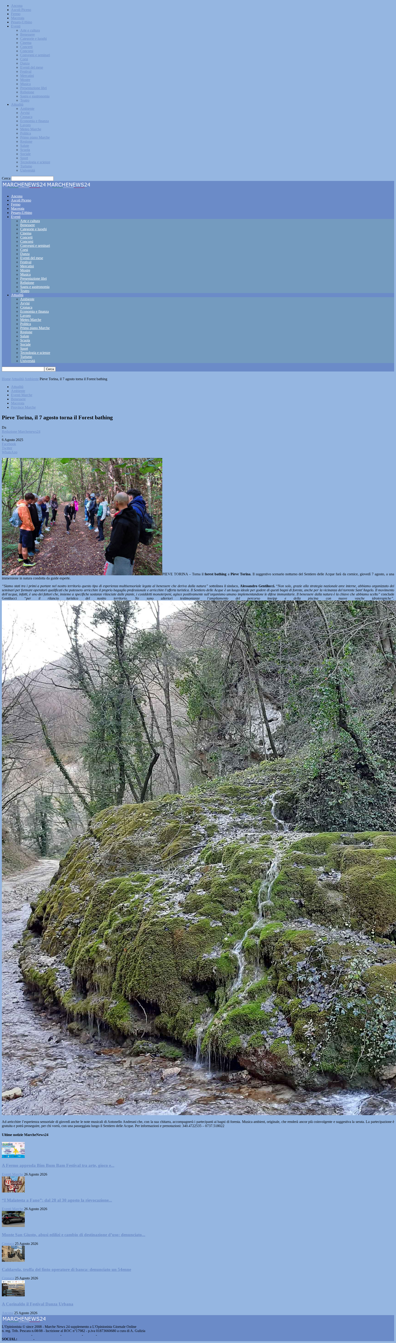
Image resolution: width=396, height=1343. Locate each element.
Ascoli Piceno (21, 10)
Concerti (26, 47)
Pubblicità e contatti (16, 1335)
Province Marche (23, 407)
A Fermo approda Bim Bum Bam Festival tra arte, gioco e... (58, 1165)
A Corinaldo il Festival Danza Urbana (37, 1304)
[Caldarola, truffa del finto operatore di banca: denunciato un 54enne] (13, 1260)
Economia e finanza (34, 121)
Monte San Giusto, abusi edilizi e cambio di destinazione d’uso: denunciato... (73, 1234)
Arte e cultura (30, 30)
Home (6, 379)
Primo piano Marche (35, 137)
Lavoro (25, 125)
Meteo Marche (30, 129)
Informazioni (71, 1335)
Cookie (103, 1335)
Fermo (15, 14)
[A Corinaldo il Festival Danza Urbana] (13, 1295)
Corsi (24, 59)
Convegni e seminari (35, 55)
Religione (27, 92)
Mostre (25, 80)
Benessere (27, 34)
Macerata (17, 18)
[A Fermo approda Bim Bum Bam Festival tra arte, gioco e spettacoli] (13, 1157)
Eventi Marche (21, 395)
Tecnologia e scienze (35, 162)
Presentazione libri (33, 88)
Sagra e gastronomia (35, 96)
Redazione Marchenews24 (21, 431)
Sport (24, 158)
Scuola (25, 150)
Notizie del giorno (46, 1335)
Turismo (26, 166)
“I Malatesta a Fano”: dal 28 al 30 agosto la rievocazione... (57, 1200)
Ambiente (27, 108)
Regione (26, 141)
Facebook (25, 1339)
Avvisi (25, 113)
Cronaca (26, 117)
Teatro (24, 100)
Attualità (17, 104)
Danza (25, 63)
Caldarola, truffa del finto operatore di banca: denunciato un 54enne (66, 1269)
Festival (25, 71)
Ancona (16, 6)
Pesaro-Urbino (21, 22)
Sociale (25, 154)
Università (27, 170)
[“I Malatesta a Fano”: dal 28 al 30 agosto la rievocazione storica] (13, 1191)
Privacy (89, 1335)
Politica (25, 133)
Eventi (15, 26)
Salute (24, 146)
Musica (25, 84)
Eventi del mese (31, 67)
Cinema (25, 43)
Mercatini (27, 76)
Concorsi (26, 51)
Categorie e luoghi (33, 38)
